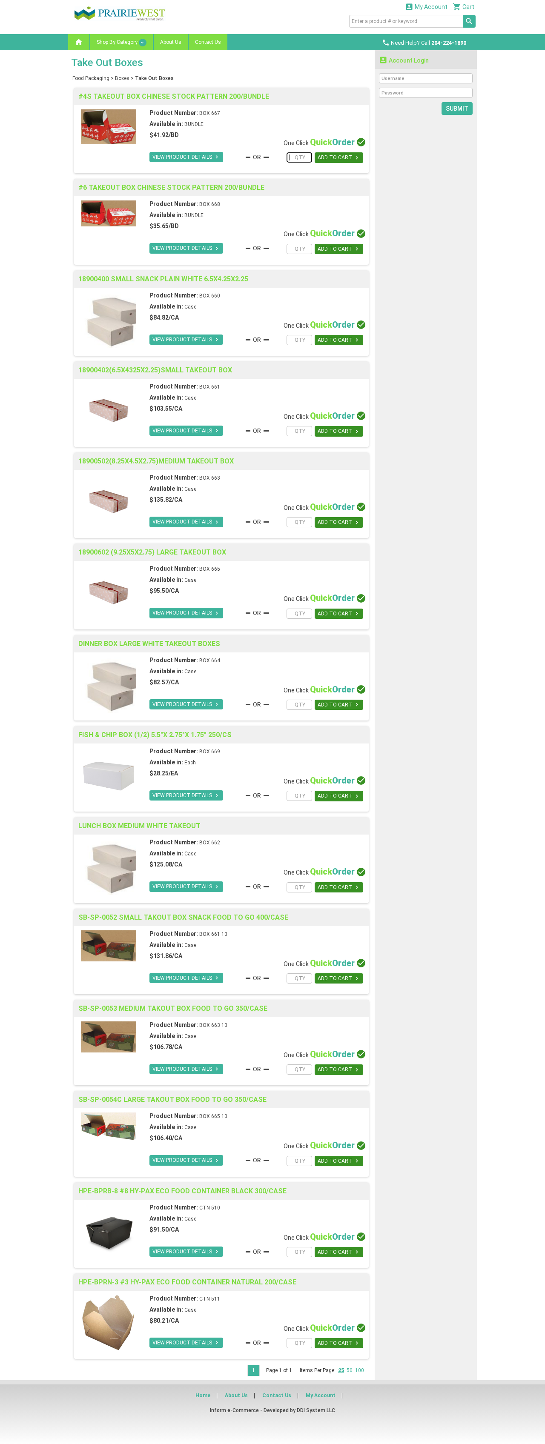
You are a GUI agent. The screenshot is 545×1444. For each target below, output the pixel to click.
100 (359, 1370)
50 (350, 1370)
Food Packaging (90, 78)
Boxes (122, 78)
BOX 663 (209, 478)
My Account (426, 7)
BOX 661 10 (213, 934)
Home (202, 1395)
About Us (170, 42)
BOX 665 (209, 569)
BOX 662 (209, 843)
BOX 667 (209, 113)
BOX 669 (209, 752)
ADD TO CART (339, 157)
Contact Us (208, 42)
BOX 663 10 (213, 1025)
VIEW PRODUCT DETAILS (186, 157)
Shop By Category (118, 42)
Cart (463, 7)
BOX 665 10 (213, 1116)
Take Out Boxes (154, 78)
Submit (457, 108)
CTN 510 (209, 1208)
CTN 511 (209, 1299)
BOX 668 (209, 204)
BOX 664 (209, 660)
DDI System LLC (316, 1410)
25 (341, 1370)
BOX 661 (209, 387)
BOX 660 (209, 296)
